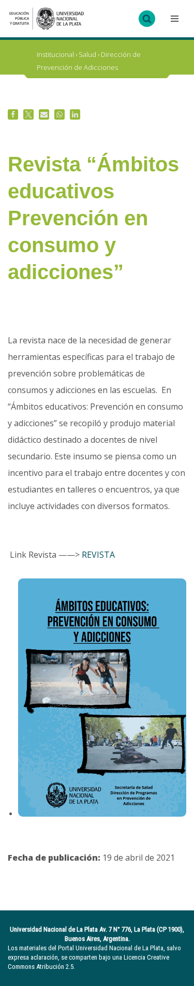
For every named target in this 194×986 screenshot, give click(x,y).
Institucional (55, 54)
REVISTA (98, 554)
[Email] (44, 114)
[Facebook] (13, 114)
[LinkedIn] (75, 114)
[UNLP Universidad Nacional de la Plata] (46, 18)
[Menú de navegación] (173, 18)
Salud (87, 54)
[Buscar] (147, 18)
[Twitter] (28, 114)
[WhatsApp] (59, 114)
